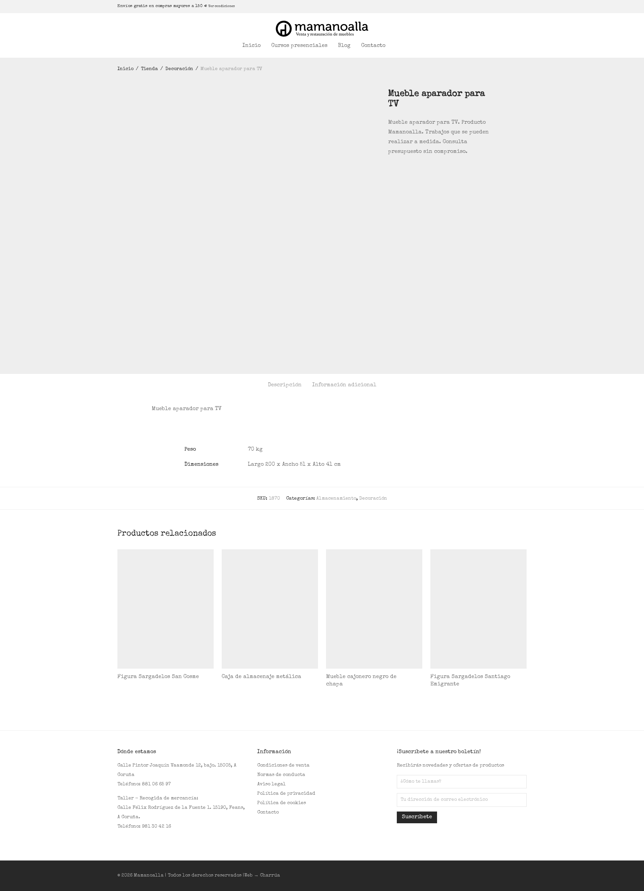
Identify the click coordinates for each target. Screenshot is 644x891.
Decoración (179, 69)
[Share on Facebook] (390, 170)
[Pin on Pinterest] (410, 170)
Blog (344, 46)
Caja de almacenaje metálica (261, 677)
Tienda (149, 69)
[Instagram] (499, 6)
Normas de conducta (281, 775)
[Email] (525, 6)
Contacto (373, 46)
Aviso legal (271, 784)
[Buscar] (399, 46)
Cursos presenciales (299, 46)
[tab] (284, 385)
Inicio (252, 46)
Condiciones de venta (283, 765)
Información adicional (344, 385)
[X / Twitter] (508, 6)
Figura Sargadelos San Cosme (158, 677)
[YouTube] (516, 6)
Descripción (285, 385)
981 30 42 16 (156, 826)
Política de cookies (281, 803)
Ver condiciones (221, 6)
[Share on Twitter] (400, 170)
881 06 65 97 (156, 784)
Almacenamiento (336, 498)
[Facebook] (491, 6)
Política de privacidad (286, 793)
